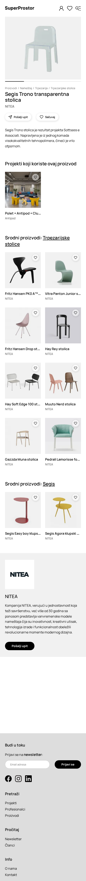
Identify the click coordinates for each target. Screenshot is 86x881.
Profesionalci (15, 809)
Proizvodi (11, 88)
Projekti (11, 803)
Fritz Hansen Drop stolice (25, 349)
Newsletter (13, 839)
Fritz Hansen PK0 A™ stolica (27, 293)
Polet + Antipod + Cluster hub (28, 213)
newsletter (33, 754)
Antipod (10, 218)
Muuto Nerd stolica (60, 404)
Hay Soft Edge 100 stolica (25, 404)
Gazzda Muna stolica (21, 459)
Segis (49, 484)
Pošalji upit (20, 646)
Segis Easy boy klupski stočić (28, 533)
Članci (10, 845)
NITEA (9, 106)
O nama (11, 868)
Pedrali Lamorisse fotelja (64, 459)
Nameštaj (26, 88)
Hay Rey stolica (57, 349)
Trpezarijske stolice (63, 88)
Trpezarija (41, 88)
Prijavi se (67, 764)
